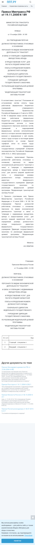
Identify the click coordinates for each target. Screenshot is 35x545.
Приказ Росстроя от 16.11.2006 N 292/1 (16, 384)
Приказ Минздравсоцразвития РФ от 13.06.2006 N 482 (16, 368)
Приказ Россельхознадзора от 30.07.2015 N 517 (17, 410)
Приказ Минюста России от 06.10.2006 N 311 (17, 396)
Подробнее (28, 535)
